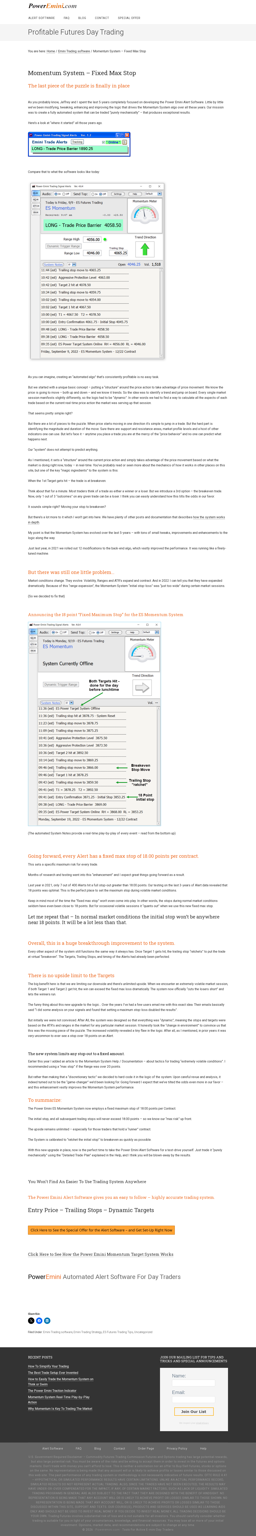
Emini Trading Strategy (88, 1332)
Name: (179, 1375)
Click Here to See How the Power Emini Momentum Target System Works (100, 1254)
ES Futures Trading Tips (118, 1332)
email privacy (202, 1423)
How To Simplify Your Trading (48, 1366)
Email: (178, 1392)
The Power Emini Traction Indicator (52, 1391)
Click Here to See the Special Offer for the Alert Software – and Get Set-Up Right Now (101, 1230)
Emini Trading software (57, 1332)
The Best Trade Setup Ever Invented (53, 1373)
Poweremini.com (60, 6)
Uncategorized (143, 1332)
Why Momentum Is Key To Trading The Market (60, 1409)
